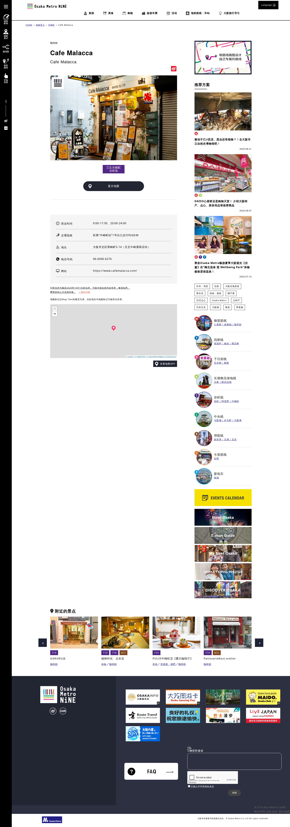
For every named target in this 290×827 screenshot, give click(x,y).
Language (266, 5)
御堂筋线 (220, 320)
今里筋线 (220, 454)
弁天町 (228, 420)
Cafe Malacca (65, 25)
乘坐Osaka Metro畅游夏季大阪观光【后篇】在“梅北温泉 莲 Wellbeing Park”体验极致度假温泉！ (222, 267)
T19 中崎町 (113, 167)
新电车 (219, 474)
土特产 (236, 300)
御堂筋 (238, 324)
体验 (103, 664)
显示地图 (113, 186)
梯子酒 (231, 293)
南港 (216, 477)
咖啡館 (54, 42)
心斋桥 (218, 324)
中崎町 (51, 25)
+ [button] (55, 309)
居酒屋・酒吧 (168, 664)
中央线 (219, 416)
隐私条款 (272, 811)
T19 (54, 652)
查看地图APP (167, 363)
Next (259, 642)
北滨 (234, 439)
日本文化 (201, 307)
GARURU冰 (58, 658)
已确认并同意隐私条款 (202, 786)
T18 (114, 652)
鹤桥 (226, 362)
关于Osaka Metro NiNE (270, 807)
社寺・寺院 (202, 286)
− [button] (55, 314)
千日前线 (220, 359)
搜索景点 (40, 25)
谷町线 (219, 397)
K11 (123, 652)
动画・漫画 (215, 293)
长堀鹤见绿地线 (225, 378)
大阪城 (215, 307)
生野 (216, 458)
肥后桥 (235, 343)
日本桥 (218, 362)
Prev (42, 642)
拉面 (216, 286)
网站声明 (259, 811)
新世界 (218, 439)
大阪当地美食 (232, 286)
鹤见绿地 (227, 382)
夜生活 (199, 293)
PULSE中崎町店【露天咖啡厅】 (173, 658)
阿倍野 (225, 401)
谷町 (216, 401)
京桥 (216, 382)
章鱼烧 (239, 307)
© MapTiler (140, 356)
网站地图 (284, 811)
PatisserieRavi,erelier (220, 658)
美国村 (218, 343)
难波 (227, 307)
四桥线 (219, 340)
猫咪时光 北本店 (112, 658)
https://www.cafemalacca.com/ (115, 271)
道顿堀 (228, 324)
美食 (155, 664)
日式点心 (201, 300)
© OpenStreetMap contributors (161, 356)
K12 (216, 652)
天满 (226, 439)
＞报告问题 (84, 292)
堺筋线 (219, 435)
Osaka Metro (219, 300)
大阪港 (238, 420)
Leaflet (130, 356)
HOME (29, 25)
